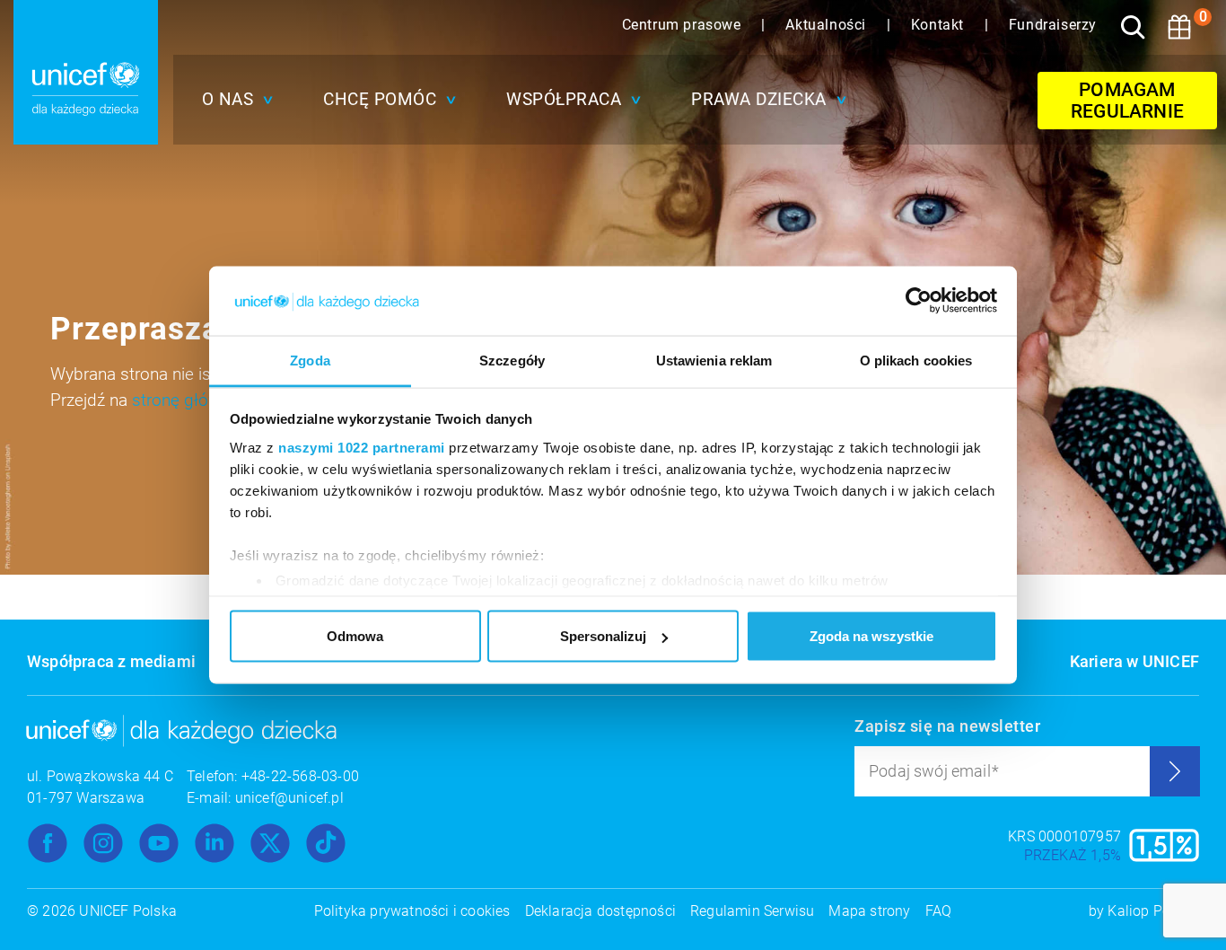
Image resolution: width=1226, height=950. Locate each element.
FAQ (938, 910)
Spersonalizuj (603, 636)
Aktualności (827, 24)
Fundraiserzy (1053, 24)
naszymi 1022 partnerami (361, 446)
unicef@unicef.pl (289, 797)
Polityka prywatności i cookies (412, 910)
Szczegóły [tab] (512, 359)
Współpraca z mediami (111, 661)
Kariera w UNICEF (1134, 661)
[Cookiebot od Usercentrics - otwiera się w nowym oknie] (918, 300)
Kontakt (939, 24)
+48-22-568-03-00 (300, 776)
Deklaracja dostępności (600, 910)
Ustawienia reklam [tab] (714, 359)
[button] (233, 100)
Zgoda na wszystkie (871, 636)
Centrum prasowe (684, 24)
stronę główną (185, 400)
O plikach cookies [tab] (916, 359)
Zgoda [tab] (310, 359)
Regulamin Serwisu (752, 910)
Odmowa (355, 636)
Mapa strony (869, 910)
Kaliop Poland (1153, 910)
